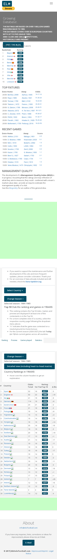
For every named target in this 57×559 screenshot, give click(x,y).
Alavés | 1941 (27, 98)
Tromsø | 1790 (13, 101)
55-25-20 (39, 120)
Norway (7, 472)
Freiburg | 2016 (27, 123)
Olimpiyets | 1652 (30, 165)
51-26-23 (39, 98)
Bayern (10, 53)
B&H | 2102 (26, 101)
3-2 (41, 165)
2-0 (41, 136)
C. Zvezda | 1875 (14, 114)
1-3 (41, 143)
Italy (5, 398)
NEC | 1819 (12, 143)
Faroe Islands (9, 490)
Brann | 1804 (27, 117)
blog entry (13, 188)
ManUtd (10, 78)
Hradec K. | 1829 (28, 120)
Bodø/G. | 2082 (29, 143)
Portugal (7, 411)
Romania (7, 443)
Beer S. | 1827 (13, 155)
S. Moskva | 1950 (30, 152)
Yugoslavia (8, 414)
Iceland (7, 479)
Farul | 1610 (28, 162)
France (7, 408)
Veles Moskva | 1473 (15, 165)
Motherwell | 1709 (14, 123)
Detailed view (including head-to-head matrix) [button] (29, 366)
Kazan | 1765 (13, 152)
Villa (9, 75)
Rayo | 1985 (12, 98)
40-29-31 (39, 104)
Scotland (7, 432)
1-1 (41, 152)
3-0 (41, 146)
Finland (7, 475)
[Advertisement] (28, 230)
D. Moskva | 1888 (14, 139)
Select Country (14, 290)
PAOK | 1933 (12, 117)
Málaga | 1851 (29, 136)
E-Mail (28, 542)
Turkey (6, 450)
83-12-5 (38, 110)
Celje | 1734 (28, 158)
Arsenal (10, 56)
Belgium (7, 429)
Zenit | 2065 (28, 149)
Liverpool (11, 81)
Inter (9, 72)
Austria (7, 439)
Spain (6, 391)
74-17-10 (39, 94)
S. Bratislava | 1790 (15, 158)
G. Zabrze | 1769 (14, 107)
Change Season (14, 298)
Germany (7, 401)
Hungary (7, 422)
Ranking (5, 340)
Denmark (7, 468)
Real (9, 69)
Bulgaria (7, 464)
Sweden (7, 457)
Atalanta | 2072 (13, 110)
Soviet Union (9, 404)
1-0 (41, 162)
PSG (9, 59)
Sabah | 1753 (29, 155)
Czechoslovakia (10, 418)
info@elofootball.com (28, 528)
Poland (7, 454)
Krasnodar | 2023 (30, 139)
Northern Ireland (10, 486)
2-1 (41, 155)
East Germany (9, 436)
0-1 (41, 139)
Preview (14, 340)
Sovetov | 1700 (13, 149)
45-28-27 (39, 114)
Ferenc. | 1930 (27, 104)
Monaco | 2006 (27, 107)
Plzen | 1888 (26, 114)
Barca (9, 62)
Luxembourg (9, 493)
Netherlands (9, 425)
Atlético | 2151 (13, 136)
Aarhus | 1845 (27, 94)
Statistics (38, 340)
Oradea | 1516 (13, 162)
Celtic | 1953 (12, 146)
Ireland (7, 482)
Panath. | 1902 (13, 120)
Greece (7, 447)
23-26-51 (39, 107)
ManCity (10, 65)
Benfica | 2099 (13, 94)
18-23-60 (39, 101)
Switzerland (8, 461)
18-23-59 (39, 123)
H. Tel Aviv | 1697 (28, 110)
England (7, 394)
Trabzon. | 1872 (13, 104)
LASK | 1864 (28, 146)
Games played (26, 340)
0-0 (41, 149)
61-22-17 (39, 117)
